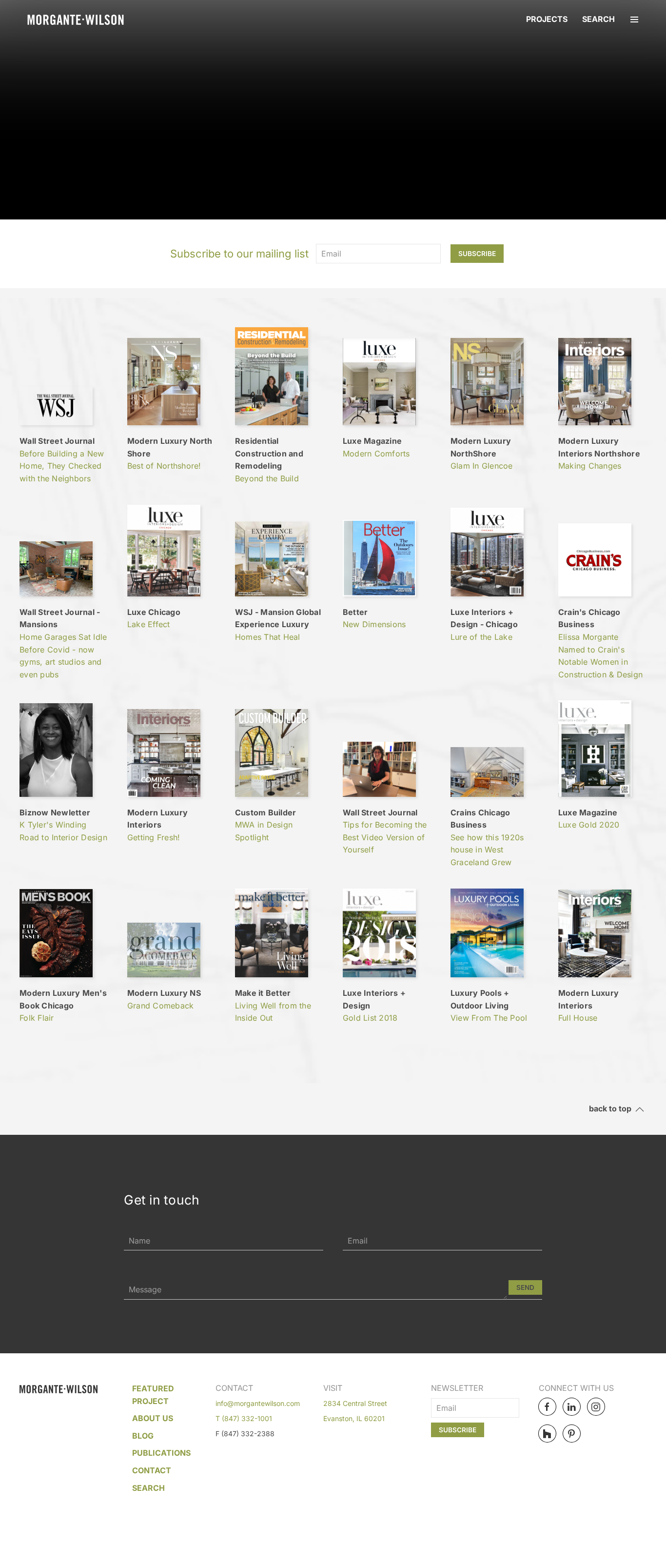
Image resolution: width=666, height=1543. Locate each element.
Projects (547, 19)
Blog (143, 1436)
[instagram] (596, 1406)
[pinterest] (571, 1433)
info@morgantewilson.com (257, 1403)
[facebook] (547, 1406)
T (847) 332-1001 (243, 1418)
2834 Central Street (355, 1403)
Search (598, 19)
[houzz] (547, 1433)
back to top (612, 1109)
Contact (151, 1470)
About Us (152, 1418)
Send (525, 1287)
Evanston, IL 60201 (354, 1418)
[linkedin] (571, 1406)
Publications (161, 1453)
